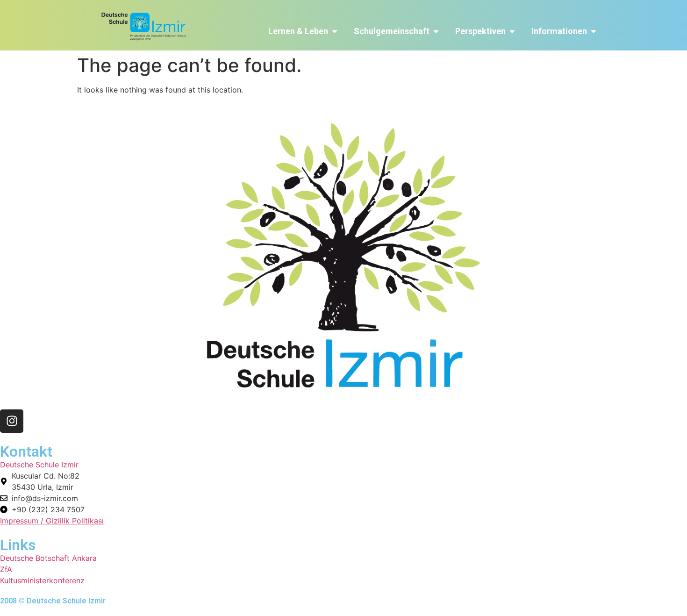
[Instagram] (11, 421)
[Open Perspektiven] (512, 31)
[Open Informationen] (593, 31)
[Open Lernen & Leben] (334, 31)
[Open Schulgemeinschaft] (436, 31)
